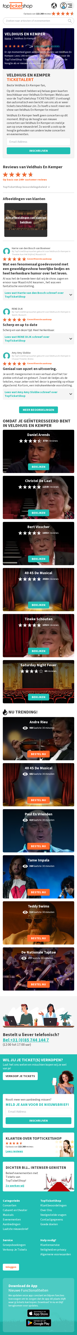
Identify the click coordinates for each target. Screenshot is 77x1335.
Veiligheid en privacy (53, 1250)
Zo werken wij (15, 1186)
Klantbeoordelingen (53, 1205)
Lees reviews (14, 1151)
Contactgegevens (51, 1219)
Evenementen (12, 1219)
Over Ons (46, 1210)
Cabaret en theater (15, 1210)
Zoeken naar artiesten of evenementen (28, 21)
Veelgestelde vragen (53, 1215)
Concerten (9, 1205)
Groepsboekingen (14, 1245)
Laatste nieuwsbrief (15, 1229)
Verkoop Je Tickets (15, 1250)
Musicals (8, 1215)
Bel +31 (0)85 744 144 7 (26, 1040)
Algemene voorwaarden (55, 1254)
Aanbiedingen (11, 1224)
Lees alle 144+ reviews (47, 46)
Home (8, 38)
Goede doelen (49, 1224)
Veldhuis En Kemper (25, 38)
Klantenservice (50, 1245)
